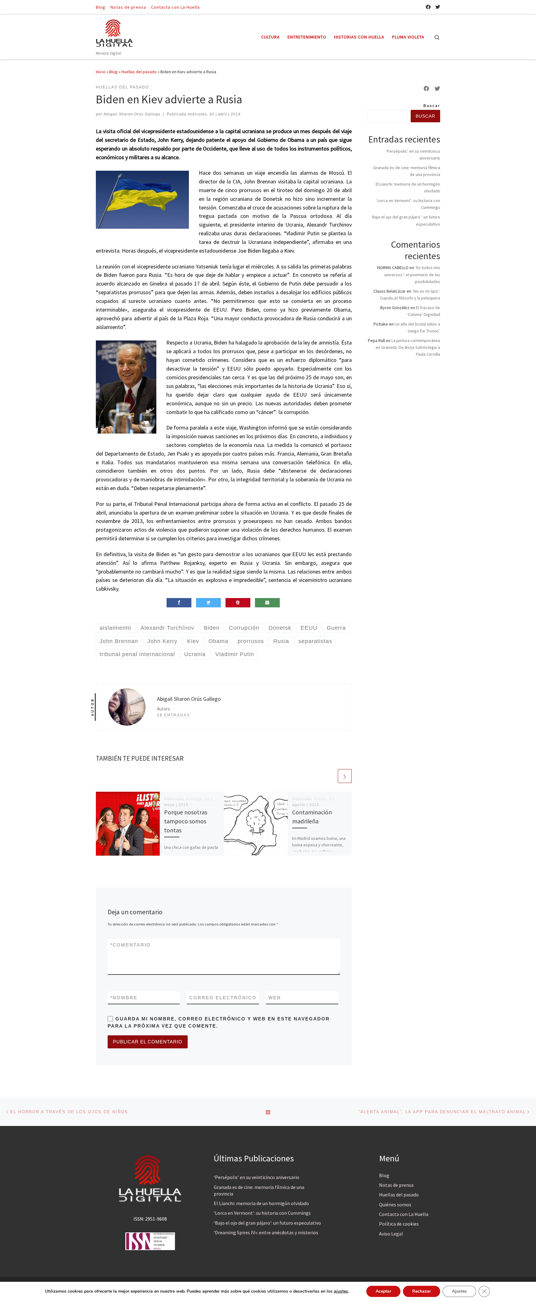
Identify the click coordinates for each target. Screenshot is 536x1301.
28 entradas (173, 715)
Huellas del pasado (139, 71)
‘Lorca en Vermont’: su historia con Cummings (262, 1213)
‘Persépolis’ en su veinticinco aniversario (256, 1177)
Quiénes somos (395, 1204)
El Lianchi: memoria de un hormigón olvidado (261, 1203)
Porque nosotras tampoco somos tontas (185, 821)
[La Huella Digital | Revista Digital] (114, 32)
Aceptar (383, 1291)
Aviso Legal (391, 1234)
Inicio (100, 71)
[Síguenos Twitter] (438, 7)
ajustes (341, 1291)
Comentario (130, 945)
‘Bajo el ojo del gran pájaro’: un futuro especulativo (267, 1223)
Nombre (123, 997)
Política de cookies (399, 1224)
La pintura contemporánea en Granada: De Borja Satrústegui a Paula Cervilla (408, 347)
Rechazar (421, 1291)
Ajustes (459, 1291)
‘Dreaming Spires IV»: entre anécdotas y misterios (266, 1232)
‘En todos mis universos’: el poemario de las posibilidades (412, 274)
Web (274, 997)
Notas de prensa (396, 1185)
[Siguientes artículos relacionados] (345, 776)
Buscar (431, 106)
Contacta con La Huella (403, 1214)
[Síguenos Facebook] (428, 7)
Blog (113, 71)
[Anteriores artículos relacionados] (330, 776)
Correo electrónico (223, 1001)
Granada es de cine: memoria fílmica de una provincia (259, 1190)
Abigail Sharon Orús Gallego (132, 114)
